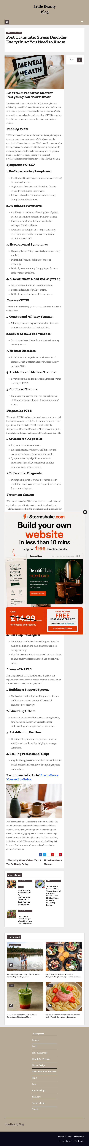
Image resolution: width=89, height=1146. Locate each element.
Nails (34, 1077)
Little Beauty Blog (14, 1124)
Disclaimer (79, 1136)
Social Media (38, 1103)
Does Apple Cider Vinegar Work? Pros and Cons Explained (25, 919)
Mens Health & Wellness (44, 1071)
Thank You (79, 1141)
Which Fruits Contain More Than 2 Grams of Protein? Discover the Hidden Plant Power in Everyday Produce (53, 895)
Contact (68, 1136)
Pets (34, 1084)
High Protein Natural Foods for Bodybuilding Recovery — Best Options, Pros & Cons (24, 897)
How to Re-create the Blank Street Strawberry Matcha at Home (21, 1016)
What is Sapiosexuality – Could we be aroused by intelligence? (23, 975)
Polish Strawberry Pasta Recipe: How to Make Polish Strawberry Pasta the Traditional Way (63, 1017)
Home (61, 1136)
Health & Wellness (14, 32)
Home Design (38, 1065)
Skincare (36, 1096)
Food (20, 887)
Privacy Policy (65, 1141)
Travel (35, 1109)
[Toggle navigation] (82, 22)
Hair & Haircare (40, 1052)
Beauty (35, 1040)
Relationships (14, 945)
